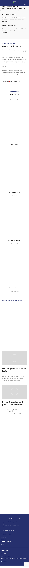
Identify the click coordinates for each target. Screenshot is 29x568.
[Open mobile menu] (1, 3)
